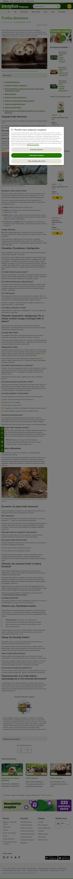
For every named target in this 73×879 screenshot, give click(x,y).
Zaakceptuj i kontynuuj (36, 155)
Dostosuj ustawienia (36, 150)
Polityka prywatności (33, 145)
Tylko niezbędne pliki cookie (36, 161)
